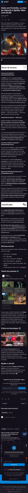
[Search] (25, 429)
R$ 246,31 (18, 261)
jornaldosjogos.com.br (7, 173)
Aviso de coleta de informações (17, 392)
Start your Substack (11, 489)
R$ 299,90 (23, 267)
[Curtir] (2, 20)
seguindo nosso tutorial (13, 240)
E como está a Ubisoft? (7, 73)
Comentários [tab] (4, 412)
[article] (14, 437)
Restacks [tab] (10, 412)
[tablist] (7, 412)
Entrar (25, 1)
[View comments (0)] (5, 20)
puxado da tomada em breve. (17, 102)
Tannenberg (11, 212)
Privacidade (14, 486)
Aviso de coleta (22, 486)
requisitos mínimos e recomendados (16, 183)
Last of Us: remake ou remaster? (10, 142)
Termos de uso (21, 391)
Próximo (23, 403)
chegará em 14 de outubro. (16, 139)
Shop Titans (11, 213)
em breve (20, 120)
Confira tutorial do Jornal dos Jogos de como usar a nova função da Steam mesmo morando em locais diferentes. (10, 438)
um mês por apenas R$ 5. (7, 242)
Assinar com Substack (15, 469)
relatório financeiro (17, 78)
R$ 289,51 (19, 258)
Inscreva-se (20, 1)
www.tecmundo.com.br (7, 144)
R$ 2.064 (14, 254)
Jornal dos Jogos (4, 15)
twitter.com (18, 117)
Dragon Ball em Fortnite (7, 117)
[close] (24, 446)
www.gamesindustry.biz (7, 75)
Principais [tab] (4, 429)
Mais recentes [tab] (10, 429)
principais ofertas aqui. (18, 222)
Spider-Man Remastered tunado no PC (11, 171)
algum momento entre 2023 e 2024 (13, 88)
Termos (18, 486)
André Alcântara (11, 349)
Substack (9, 491)
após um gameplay (6, 153)
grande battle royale (6, 98)
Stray (24, 312)
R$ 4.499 (9, 256)
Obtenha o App (19, 489)
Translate (3, 5)
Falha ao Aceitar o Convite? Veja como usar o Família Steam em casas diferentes (10, 434)
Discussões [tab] (17, 429)
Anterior (5, 403)
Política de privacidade (17, 475)
